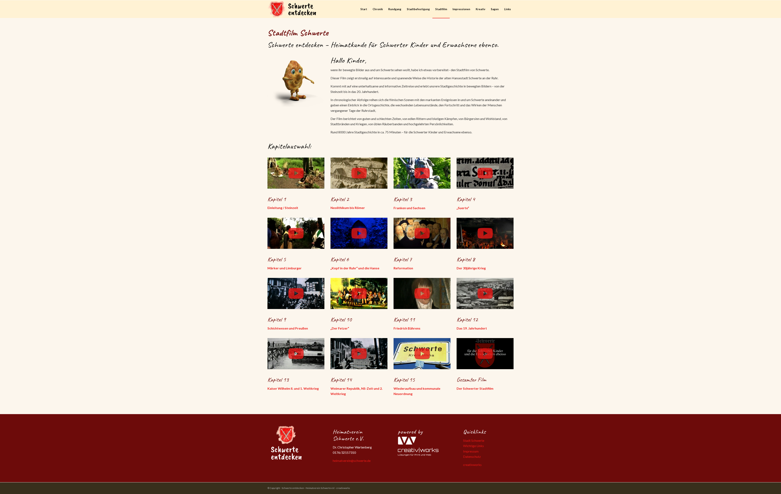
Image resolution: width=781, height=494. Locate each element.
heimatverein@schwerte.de (352, 460)
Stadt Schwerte (473, 440)
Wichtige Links (473, 446)
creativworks (472, 465)
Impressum (471, 451)
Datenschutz (472, 456)
